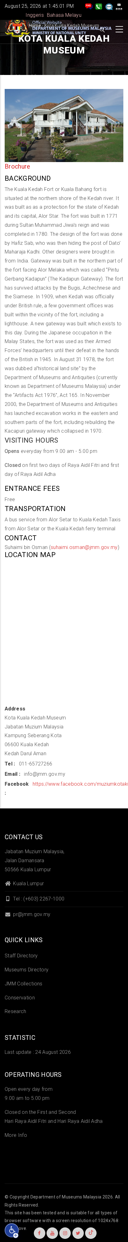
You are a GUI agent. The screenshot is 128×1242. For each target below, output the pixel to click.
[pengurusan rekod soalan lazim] (89, 6)
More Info (16, 1135)
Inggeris (34, 15)
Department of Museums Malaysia (66, 1196)
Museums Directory (26, 970)
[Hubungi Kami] (98, 6)
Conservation (20, 998)
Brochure (17, 166)
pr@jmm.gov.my (31, 914)
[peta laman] (119, 6)
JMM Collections (24, 984)
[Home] (59, 28)
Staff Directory (21, 956)
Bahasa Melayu (64, 15)
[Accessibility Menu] (11, 1230)
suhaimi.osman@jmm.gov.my (84, 547)
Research (15, 1011)
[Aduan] (109, 6)
